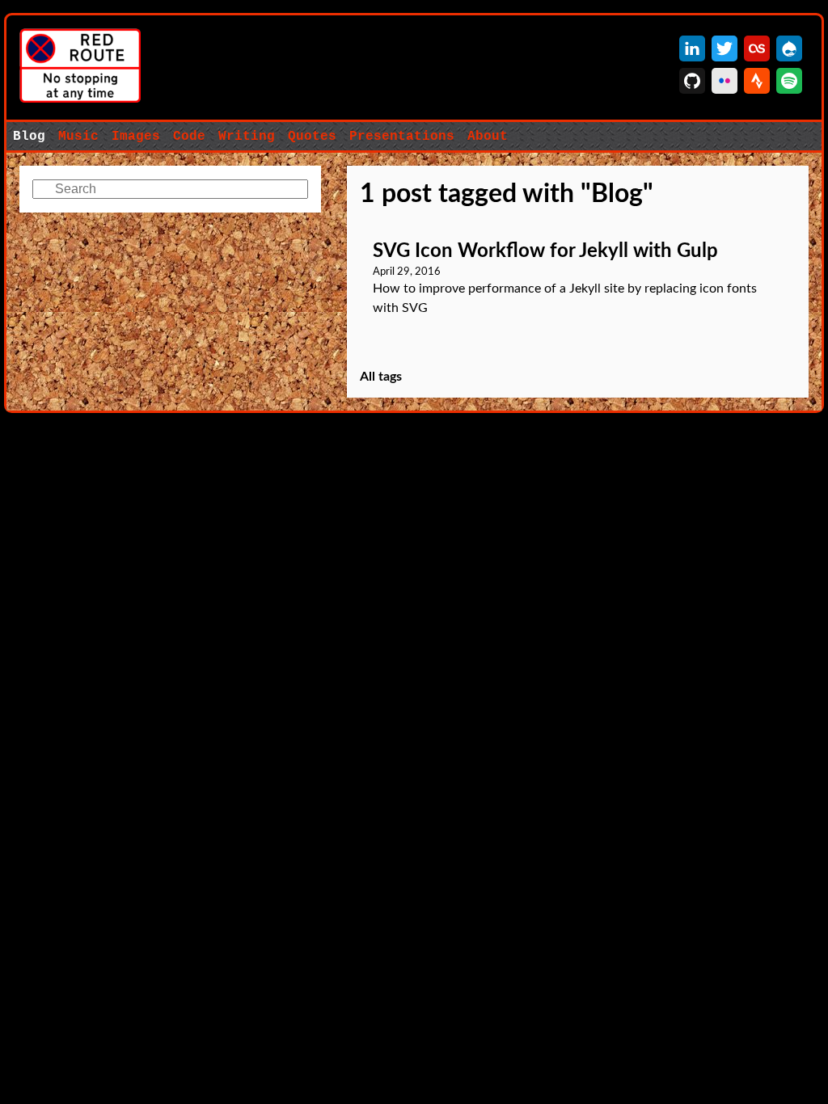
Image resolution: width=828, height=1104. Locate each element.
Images (136, 136)
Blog (29, 136)
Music (78, 136)
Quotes (312, 136)
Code (189, 136)
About (487, 136)
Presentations (401, 136)
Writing (246, 136)
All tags (381, 376)
